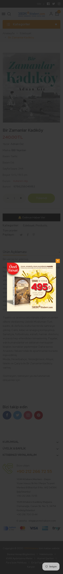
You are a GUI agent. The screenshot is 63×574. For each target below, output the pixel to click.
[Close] (58, 261)
